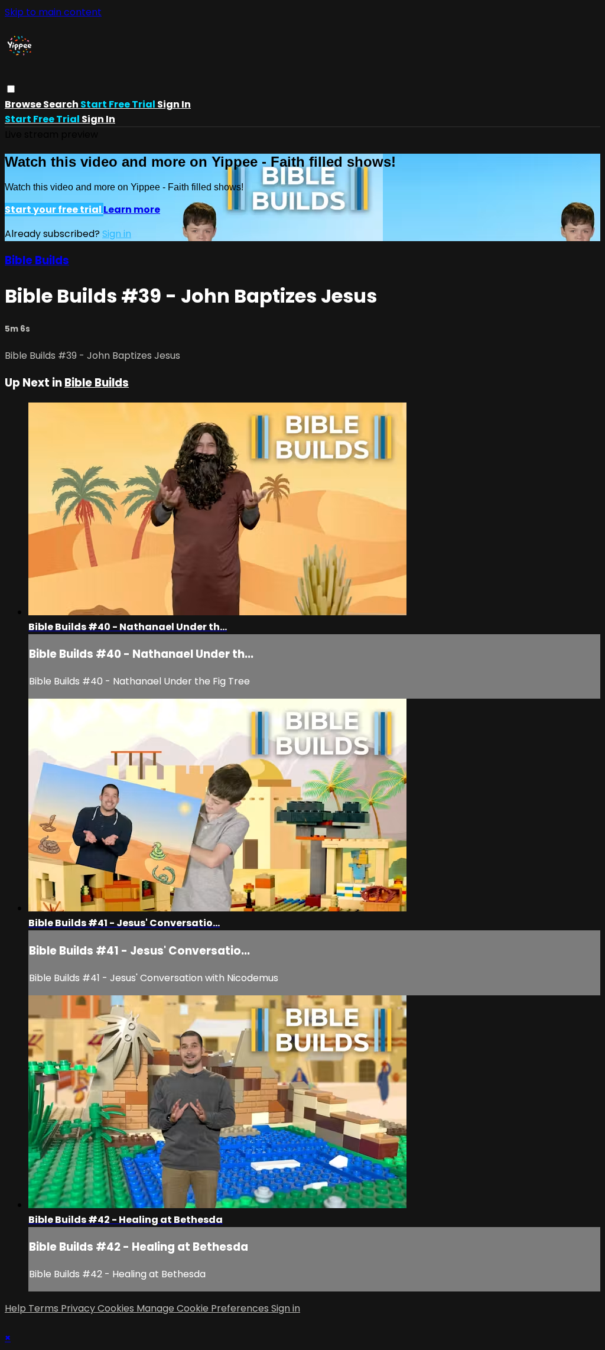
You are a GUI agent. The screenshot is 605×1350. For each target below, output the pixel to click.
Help (16, 1308)
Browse (24, 104)
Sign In (98, 119)
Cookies (116, 1308)
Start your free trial (54, 209)
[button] (11, 89)
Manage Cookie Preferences (203, 1308)
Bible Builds (37, 260)
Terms (44, 1308)
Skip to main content (53, 12)
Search (61, 104)
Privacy (79, 1308)
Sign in (174, 104)
